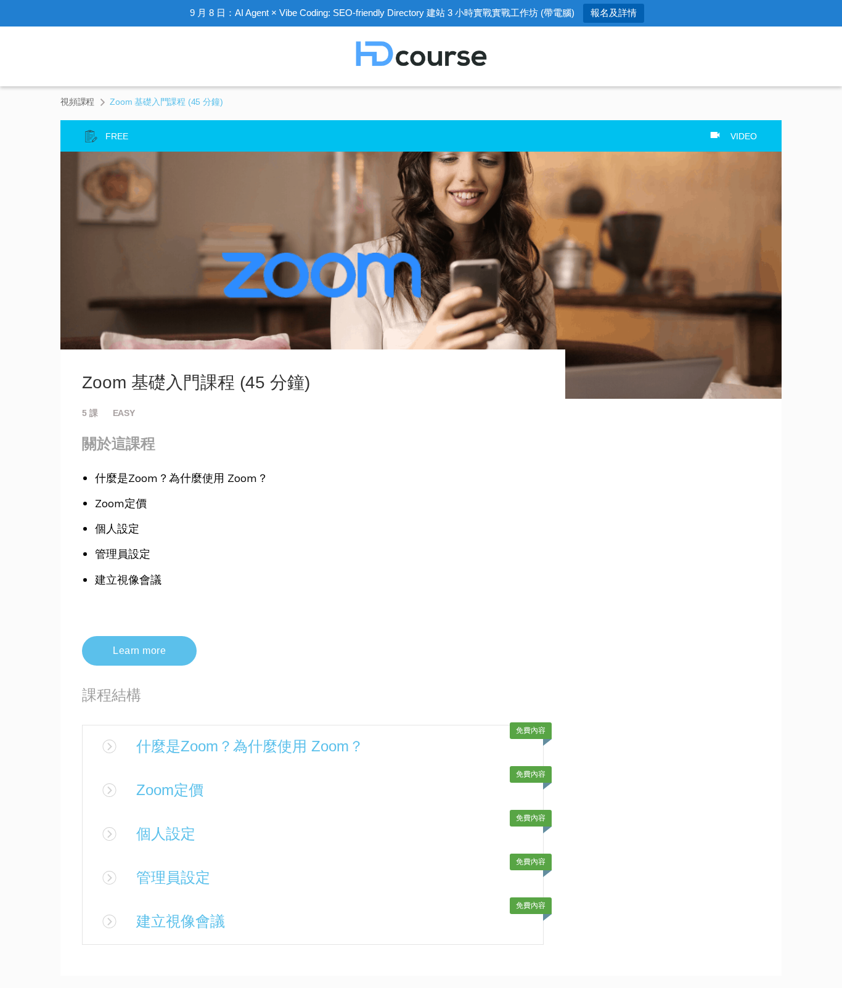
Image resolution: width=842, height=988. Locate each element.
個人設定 (165, 833)
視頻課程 (77, 102)
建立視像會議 (180, 921)
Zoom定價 (169, 790)
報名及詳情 (614, 12)
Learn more (139, 650)
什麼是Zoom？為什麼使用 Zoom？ (250, 746)
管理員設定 (173, 877)
